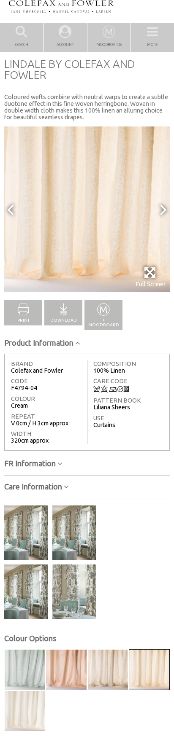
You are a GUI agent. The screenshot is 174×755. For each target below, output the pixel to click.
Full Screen (151, 284)
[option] (87, 209)
